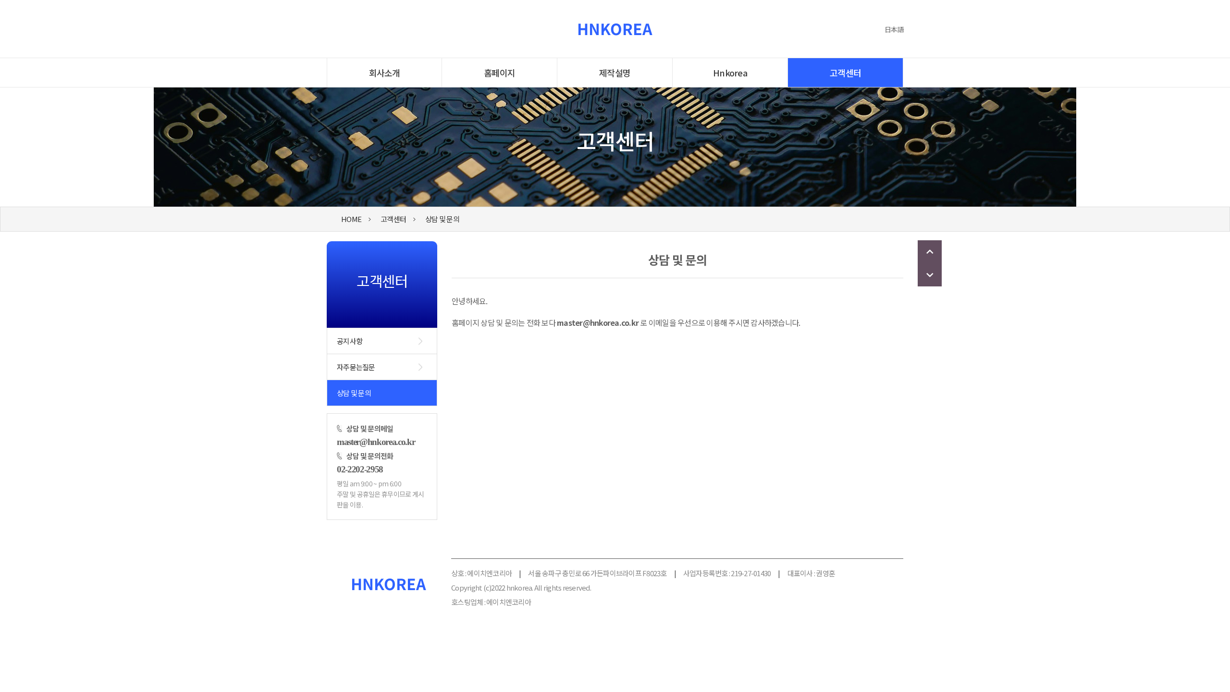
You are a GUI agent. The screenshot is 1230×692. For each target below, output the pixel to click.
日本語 (894, 29)
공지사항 (349, 341)
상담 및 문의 (442, 219)
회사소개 (384, 72)
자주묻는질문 (356, 367)
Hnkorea (730, 72)
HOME (351, 219)
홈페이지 (499, 72)
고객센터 (845, 72)
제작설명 (614, 72)
